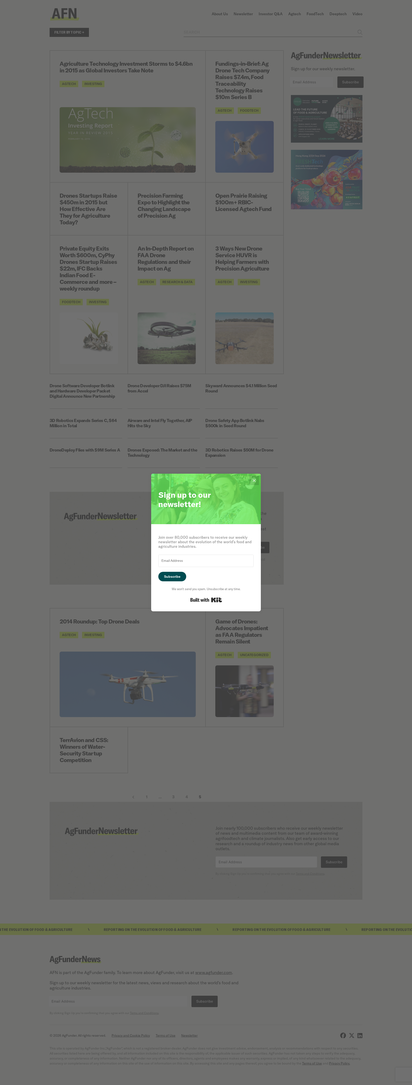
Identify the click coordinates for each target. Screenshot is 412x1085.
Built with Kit (206, 600)
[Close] (254, 480)
